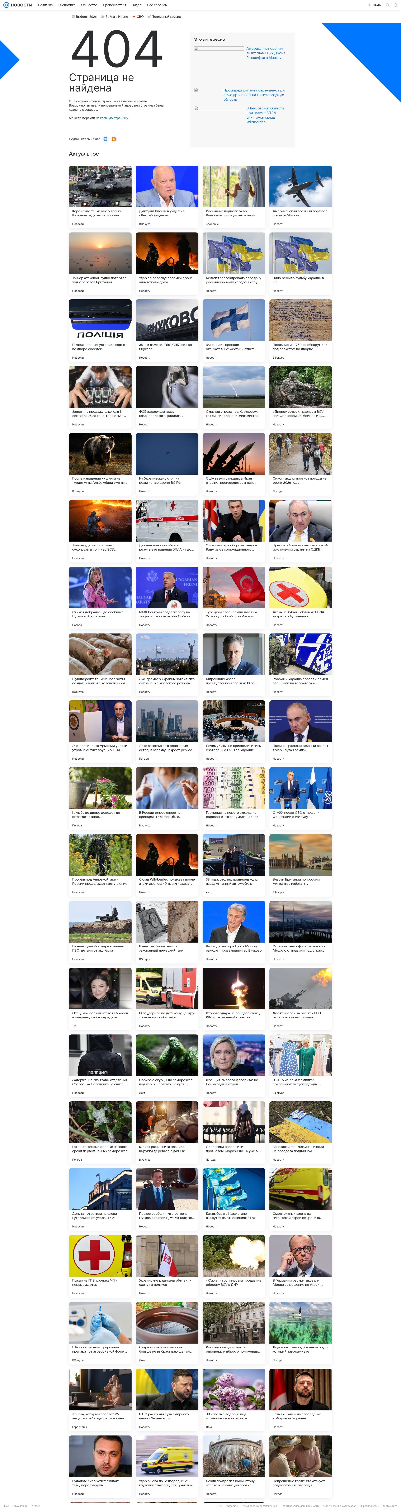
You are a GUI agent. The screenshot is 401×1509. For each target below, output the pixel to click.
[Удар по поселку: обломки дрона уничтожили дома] (167, 263)
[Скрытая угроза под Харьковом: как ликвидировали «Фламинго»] (234, 397)
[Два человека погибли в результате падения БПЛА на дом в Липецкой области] (167, 531)
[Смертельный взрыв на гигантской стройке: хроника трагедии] (300, 1199)
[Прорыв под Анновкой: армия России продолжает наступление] (100, 865)
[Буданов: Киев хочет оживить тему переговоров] (100, 1466)
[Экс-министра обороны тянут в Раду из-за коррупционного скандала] (234, 531)
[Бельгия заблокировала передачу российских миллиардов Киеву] (234, 263)
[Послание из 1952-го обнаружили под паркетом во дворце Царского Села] (300, 330)
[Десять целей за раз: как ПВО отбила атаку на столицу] (300, 999)
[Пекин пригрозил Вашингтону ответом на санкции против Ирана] (234, 1466)
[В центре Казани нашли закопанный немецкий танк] (167, 932)
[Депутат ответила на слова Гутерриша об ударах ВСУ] (100, 1199)
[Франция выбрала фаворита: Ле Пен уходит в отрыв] (234, 1065)
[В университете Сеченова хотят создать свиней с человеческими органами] (100, 664)
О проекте (232, 1506)
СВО (140, 16)
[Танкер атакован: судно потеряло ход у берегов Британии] (100, 263)
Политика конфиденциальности (300, 1506)
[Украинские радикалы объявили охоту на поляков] (167, 1266)
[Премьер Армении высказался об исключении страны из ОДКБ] (300, 531)
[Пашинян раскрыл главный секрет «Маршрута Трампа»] (300, 731)
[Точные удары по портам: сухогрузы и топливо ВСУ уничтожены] (100, 531)
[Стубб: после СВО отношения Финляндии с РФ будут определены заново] (300, 798)
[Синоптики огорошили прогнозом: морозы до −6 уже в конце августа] (234, 1132)
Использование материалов (339, 1506)
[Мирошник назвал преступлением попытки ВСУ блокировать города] (234, 664)
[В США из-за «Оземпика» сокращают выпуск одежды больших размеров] (300, 1065)
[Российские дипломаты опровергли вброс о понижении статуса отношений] (234, 1333)
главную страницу (114, 118)
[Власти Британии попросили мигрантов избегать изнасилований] (300, 865)
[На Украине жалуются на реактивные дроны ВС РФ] (167, 464)
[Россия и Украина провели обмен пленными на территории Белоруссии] (300, 664)
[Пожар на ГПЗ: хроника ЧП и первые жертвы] (100, 1266)
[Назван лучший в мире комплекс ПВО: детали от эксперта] (100, 932)
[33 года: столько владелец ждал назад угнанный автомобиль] (234, 865)
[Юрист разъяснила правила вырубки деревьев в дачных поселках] (167, 1132)
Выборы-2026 (86, 16)
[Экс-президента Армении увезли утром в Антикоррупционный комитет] (100, 731)
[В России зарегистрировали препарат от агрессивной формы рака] (100, 1333)
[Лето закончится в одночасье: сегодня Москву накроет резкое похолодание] (167, 731)
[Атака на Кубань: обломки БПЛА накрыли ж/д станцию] (300, 598)
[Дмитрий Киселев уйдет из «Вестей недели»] (167, 197)
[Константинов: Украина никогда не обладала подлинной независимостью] (300, 1132)
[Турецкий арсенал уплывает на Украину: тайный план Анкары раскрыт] (234, 598)
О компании (20, 1506)
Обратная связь (369, 1506)
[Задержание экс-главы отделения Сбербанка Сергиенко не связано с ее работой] (100, 1065)
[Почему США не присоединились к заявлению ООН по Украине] (234, 731)
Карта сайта (390, 1506)
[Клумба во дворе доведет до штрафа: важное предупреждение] (100, 798)
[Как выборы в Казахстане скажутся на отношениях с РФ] (234, 1199)
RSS (219, 1506)
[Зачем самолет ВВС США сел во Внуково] (167, 330)
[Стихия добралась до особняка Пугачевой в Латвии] (100, 598)
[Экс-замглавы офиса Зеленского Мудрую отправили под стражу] (300, 932)
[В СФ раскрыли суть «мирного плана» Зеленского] (167, 1400)
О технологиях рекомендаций (259, 1506)
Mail (6, 1506)
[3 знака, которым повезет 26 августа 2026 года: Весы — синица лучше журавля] (100, 1400)
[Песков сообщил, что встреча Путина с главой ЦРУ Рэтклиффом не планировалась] (167, 1199)
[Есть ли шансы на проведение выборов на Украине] (300, 1400)
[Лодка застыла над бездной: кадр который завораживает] (300, 1333)
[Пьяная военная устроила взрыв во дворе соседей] (100, 330)
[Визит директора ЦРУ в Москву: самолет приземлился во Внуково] (234, 932)
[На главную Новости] (20, 5)
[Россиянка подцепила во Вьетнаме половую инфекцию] (234, 197)
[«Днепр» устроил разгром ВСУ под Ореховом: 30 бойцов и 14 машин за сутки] (300, 397)
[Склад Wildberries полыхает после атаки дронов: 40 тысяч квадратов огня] (167, 865)
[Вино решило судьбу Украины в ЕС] (300, 263)
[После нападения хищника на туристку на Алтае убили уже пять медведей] (100, 464)
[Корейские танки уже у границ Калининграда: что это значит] (100, 197)
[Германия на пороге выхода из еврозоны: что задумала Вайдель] (234, 798)
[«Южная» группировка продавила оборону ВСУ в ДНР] (234, 1266)
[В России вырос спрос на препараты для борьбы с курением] (167, 798)
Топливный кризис (166, 16)
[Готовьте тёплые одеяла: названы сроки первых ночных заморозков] (100, 1132)
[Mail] (6, 5)
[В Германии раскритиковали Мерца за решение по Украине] (300, 1266)
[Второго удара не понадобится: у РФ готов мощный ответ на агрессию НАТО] (234, 999)
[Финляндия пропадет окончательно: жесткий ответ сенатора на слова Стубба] (234, 330)
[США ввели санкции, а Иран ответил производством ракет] (234, 464)
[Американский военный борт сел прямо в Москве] (300, 197)
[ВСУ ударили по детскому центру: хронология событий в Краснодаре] (167, 999)
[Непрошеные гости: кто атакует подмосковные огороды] (300, 1466)
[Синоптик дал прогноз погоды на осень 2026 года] (300, 464)
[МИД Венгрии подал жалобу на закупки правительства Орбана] (167, 598)
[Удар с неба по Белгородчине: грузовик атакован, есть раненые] (167, 1466)
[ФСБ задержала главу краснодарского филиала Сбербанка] (167, 397)
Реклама (35, 1506)
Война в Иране (116, 16)
